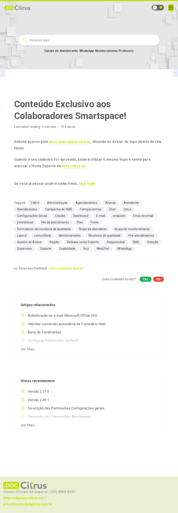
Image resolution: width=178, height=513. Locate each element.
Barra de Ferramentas (44, 332)
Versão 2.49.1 (38, 400)
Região (54, 242)
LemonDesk (43, 235)
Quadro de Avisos (29, 242)
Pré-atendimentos (141, 235)
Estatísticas (25, 222)
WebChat (103, 248)
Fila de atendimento (55, 222)
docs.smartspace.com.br (69, 142)
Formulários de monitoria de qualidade (44, 229)
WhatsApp (86, 51)
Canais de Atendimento (61, 51)
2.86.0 (35, 203)
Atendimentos (27, 209)
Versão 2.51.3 (38, 391)
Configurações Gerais (32, 216)
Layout (22, 235)
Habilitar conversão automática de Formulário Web (66, 324)
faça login (87, 183)
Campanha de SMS (58, 209)
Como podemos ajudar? (66, 268)
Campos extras (90, 209)
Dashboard (80, 216)
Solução (152, 242)
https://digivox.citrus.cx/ (23, 498)
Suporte (45, 248)
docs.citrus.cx (73, 166)
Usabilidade (67, 248)
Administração (57, 203)
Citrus (128, 209)
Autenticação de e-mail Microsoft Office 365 (62, 315)
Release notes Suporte (83, 242)
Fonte (95, 222)
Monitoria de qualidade (104, 235)
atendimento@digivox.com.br (27, 504)
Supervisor (24, 248)
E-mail (100, 216)
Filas (80, 222)
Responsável (116, 242)
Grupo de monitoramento (132, 229)
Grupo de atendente (93, 229)
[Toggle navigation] (171, 7)
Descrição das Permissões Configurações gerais (65, 408)
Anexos (110, 203)
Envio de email (143, 216)
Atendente (131, 203)
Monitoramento (70, 235)
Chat (112, 209)
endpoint (119, 216)
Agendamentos (86, 203)
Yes (145, 279)
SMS (136, 242)
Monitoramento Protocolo (114, 51)
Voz (86, 248)
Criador (60, 216)
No (159, 279)
